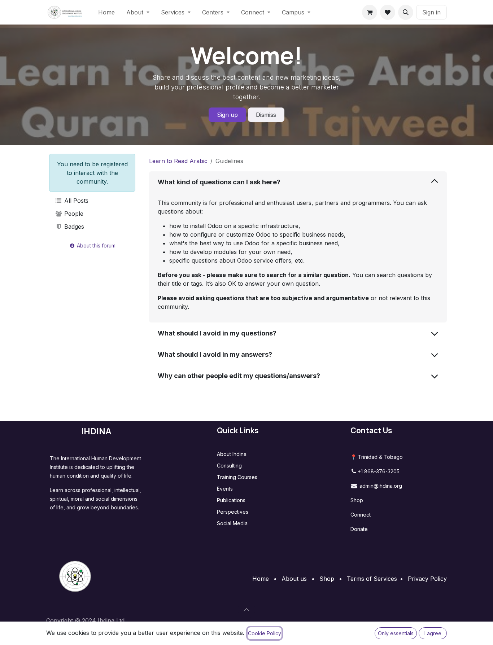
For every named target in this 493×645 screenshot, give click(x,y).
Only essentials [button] (396, 633)
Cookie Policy (264, 633)
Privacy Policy (427, 578)
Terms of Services (372, 578)
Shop (356, 500)
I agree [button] (432, 633)
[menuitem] (106, 12)
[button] (405, 12)
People (72, 213)
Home (260, 578)
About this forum (95, 245)
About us (294, 578)
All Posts (75, 200)
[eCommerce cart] (369, 12)
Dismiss (266, 114)
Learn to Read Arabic (178, 160)
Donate (359, 529)
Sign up (227, 114)
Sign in (431, 12)
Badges (73, 226)
